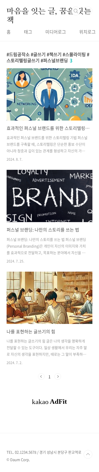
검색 (76, 11)
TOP (88, 454)
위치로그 (87, 31)
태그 (28, 31)
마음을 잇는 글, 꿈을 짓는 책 (49, 11)
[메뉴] (88, 11)
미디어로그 (55, 31)
